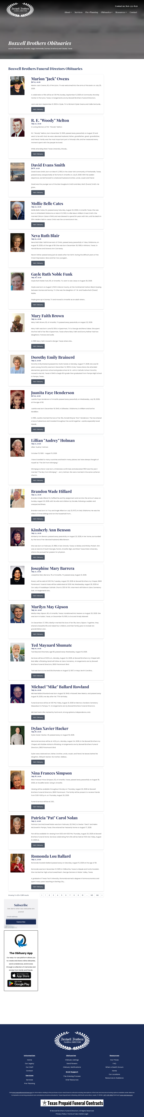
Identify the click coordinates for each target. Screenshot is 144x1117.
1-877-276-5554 (108, 1095)
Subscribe (21, 922)
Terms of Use (73, 1114)
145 (92, 895)
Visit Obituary (38, 109)
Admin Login (83, 1114)
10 (82, 895)
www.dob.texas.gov (126, 1095)
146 (97, 895)
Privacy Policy (61, 1114)
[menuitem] (68, 12)
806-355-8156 (132, 6)
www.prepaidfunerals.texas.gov (22, 1092)
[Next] (102, 895)
